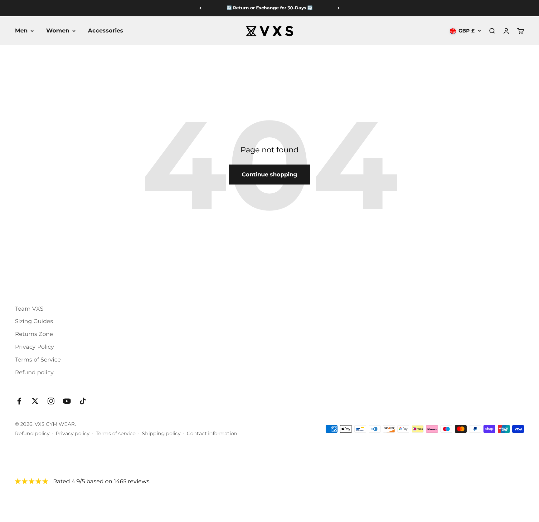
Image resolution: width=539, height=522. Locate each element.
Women (57, 30)
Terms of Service (38, 359)
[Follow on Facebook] (19, 401)
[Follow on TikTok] (83, 401)
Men (21, 30)
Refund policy (34, 372)
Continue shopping (269, 174)
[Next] (338, 8)
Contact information (212, 433)
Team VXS (29, 308)
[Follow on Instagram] (51, 401)
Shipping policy (161, 433)
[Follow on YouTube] (67, 401)
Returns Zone (34, 334)
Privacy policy (73, 433)
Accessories (105, 30)
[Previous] (200, 8)
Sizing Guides (34, 321)
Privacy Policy (34, 346)
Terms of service (116, 433)
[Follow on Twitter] (35, 401)
